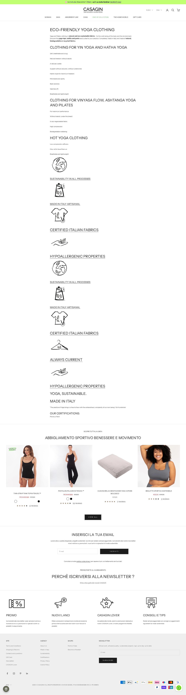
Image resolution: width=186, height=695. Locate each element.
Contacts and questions (14, 653)
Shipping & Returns (12, 650)
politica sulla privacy (83, 561)
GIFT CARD (137, 17)
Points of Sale (72, 646)
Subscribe (108, 660)
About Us (43, 646)
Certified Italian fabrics (74, 230)
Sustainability (45, 653)
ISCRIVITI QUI (115, 2)
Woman (48, 17)
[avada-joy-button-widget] (6, 689)
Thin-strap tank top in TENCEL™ (27, 493)
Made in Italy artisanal (65, 204)
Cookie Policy (44, 665)
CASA (85, 17)
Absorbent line (71, 17)
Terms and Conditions (13, 646)
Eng (158, 10)
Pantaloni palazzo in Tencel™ (71, 491)
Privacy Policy (45, 661)
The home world (121, 17)
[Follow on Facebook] (7, 673)
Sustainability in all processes (70, 178)
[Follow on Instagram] (14, 673)
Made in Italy (44, 650)
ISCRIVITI (114, 551)
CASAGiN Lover (11, 665)
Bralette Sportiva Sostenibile (159, 491)
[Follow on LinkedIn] (27, 673)
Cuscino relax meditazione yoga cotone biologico (115, 492)
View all (93, 517)
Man (58, 17)
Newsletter (10, 661)
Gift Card (9, 657)
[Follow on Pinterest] (20, 673)
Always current (66, 360)
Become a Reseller (74, 650)
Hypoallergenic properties (77, 256)
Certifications (44, 657)
